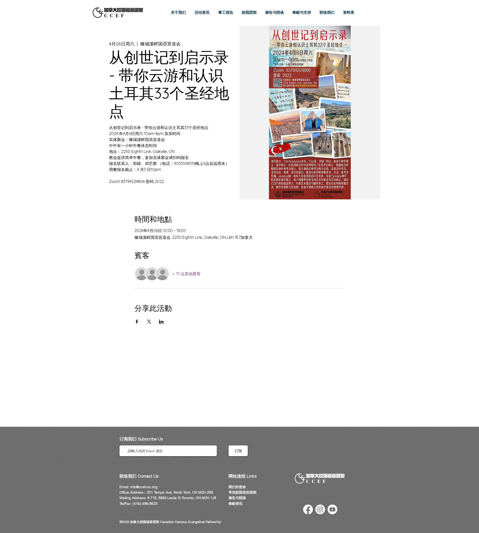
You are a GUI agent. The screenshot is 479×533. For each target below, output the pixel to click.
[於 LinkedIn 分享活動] (161, 322)
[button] (202, 12)
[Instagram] (320, 509)
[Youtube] (332, 509)
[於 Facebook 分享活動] (136, 322)
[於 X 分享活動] (149, 322)
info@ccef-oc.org (143, 487)
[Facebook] (308, 509)
